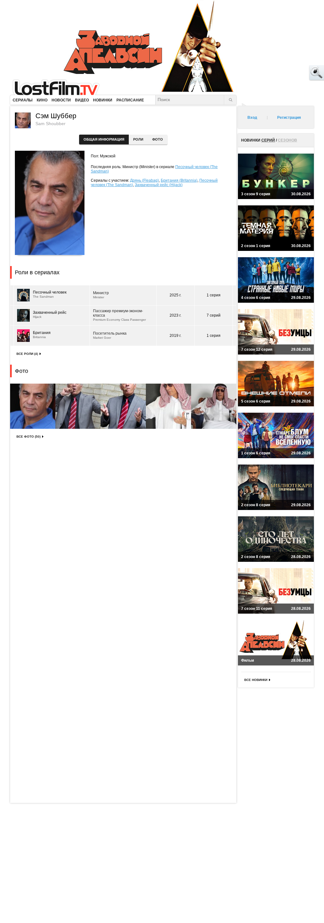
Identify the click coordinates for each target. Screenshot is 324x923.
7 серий (214, 315)
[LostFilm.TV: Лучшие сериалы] (59, 87)
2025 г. (175, 295)
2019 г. (175, 335)
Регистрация (289, 117)
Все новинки (255, 679)
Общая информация (104, 139)
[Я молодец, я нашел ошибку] (292, 72)
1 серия (214, 295)
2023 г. (175, 315)
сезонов (287, 140)
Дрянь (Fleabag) (144, 180)
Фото (157, 139)
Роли (138, 139)
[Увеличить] (32, 406)
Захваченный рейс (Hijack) (159, 185)
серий (268, 140)
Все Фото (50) (28, 436)
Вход (252, 117)
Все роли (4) (27, 353)
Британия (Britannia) (179, 180)
